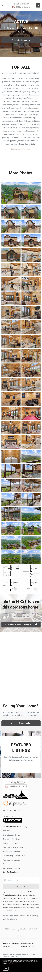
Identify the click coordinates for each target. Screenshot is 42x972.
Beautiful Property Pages (13, 847)
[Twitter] (7, 810)
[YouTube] (15, 810)
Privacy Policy (21, 936)
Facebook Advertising (11, 860)
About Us (6, 830)
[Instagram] (19, 810)
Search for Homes (10, 843)
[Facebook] (4, 810)
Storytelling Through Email (14, 855)
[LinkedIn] (11, 810)
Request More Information (21, 149)
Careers (6, 864)
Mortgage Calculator (11, 868)
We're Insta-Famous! (11, 851)
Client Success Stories (11, 835)
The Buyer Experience (12, 839)
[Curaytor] (12, 822)
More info (10, 963)
